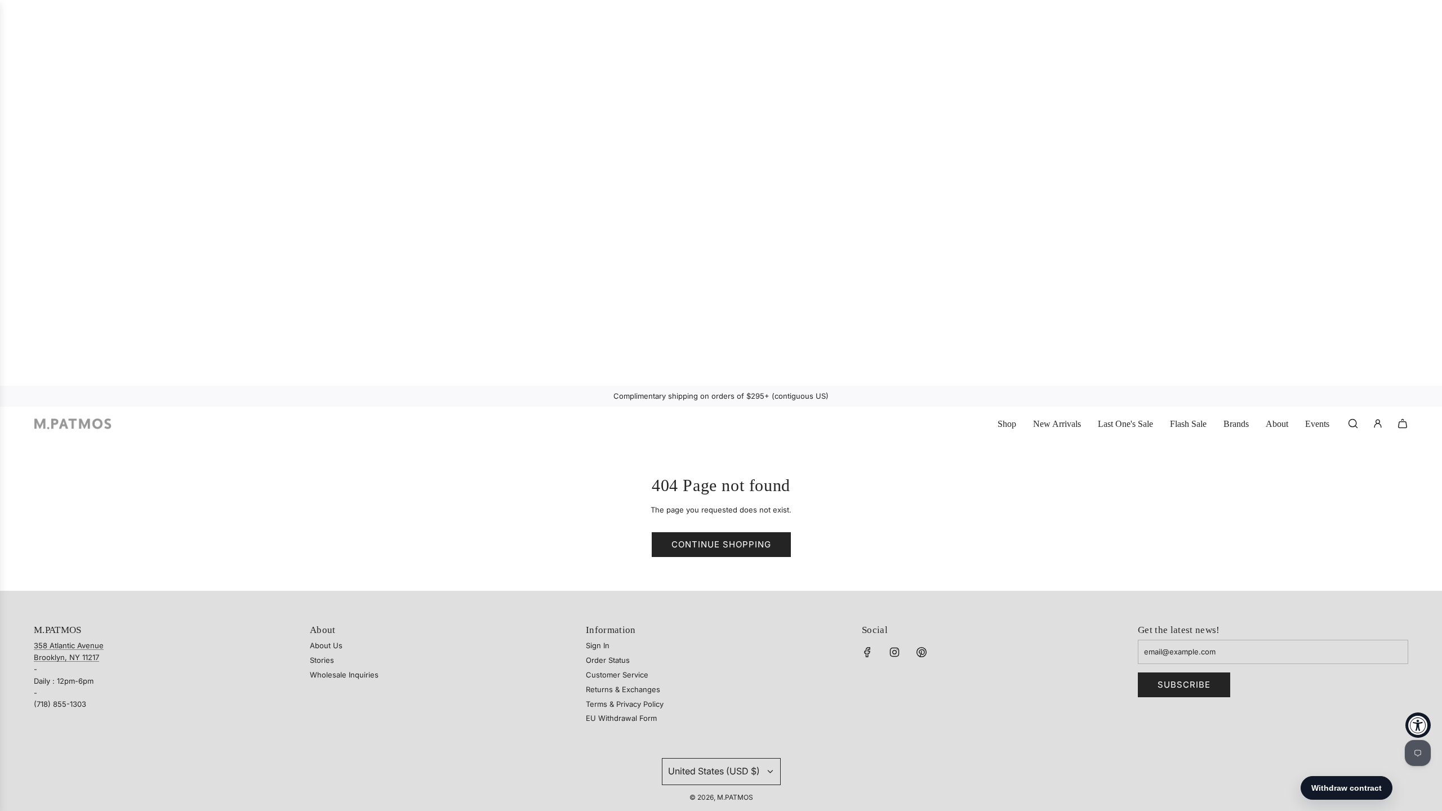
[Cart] (1402, 423)
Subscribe (1184, 684)
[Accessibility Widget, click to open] (1418, 725)
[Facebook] (867, 652)
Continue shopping (721, 544)
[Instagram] (894, 652)
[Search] (1353, 423)
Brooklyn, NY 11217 (66, 657)
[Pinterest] (921, 652)
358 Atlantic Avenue (69, 645)
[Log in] (1377, 423)
